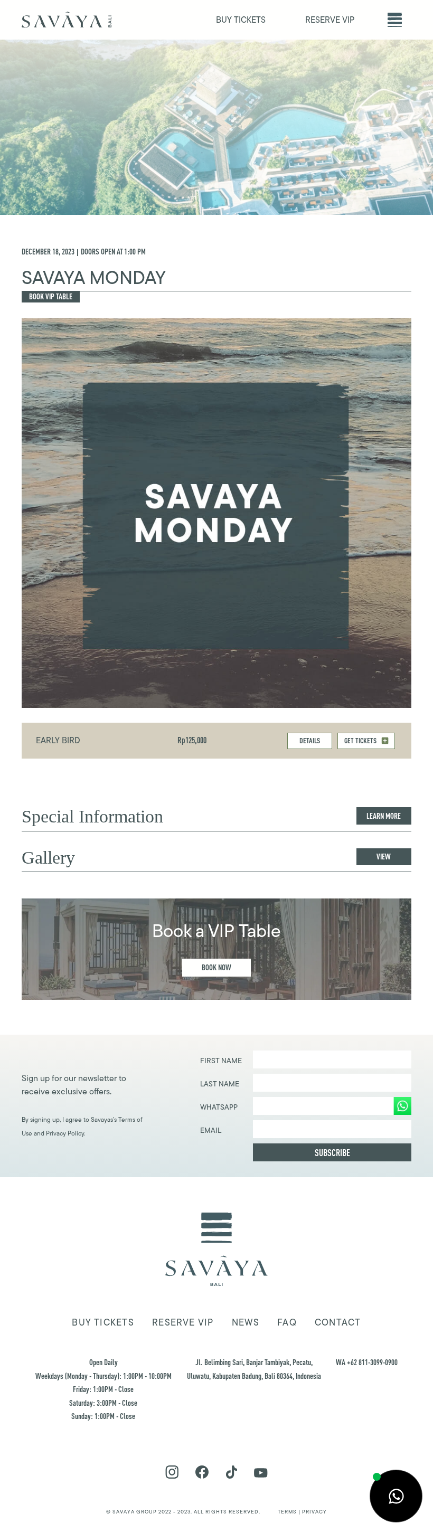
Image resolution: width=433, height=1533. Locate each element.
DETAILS (309, 740)
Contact (338, 1322)
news (245, 1322)
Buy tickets (103, 1322)
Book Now (216, 967)
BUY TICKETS (241, 20)
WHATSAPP (219, 1107)
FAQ (287, 1322)
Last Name (219, 1083)
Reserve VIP (182, 1322)
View (383, 856)
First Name (221, 1060)
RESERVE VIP (329, 20)
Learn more (383, 815)
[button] (394, 19)
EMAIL (210, 1130)
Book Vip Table (50, 296)
